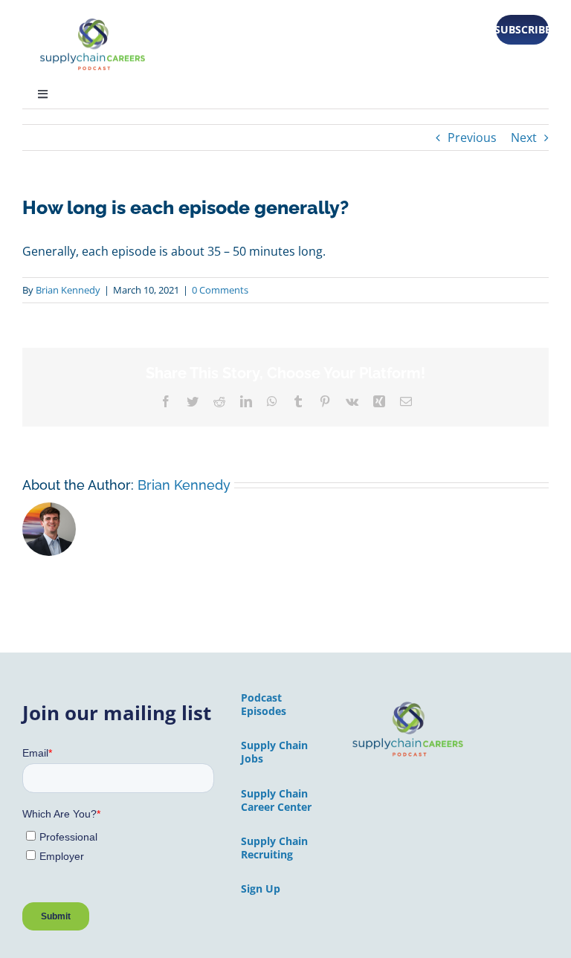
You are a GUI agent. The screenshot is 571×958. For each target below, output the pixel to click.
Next (524, 137)
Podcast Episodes (263, 704)
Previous (472, 137)
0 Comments (220, 290)
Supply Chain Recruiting (274, 847)
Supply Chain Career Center (276, 800)
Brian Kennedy (68, 290)
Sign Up (260, 888)
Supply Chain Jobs (274, 752)
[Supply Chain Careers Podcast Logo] (408, 704)
